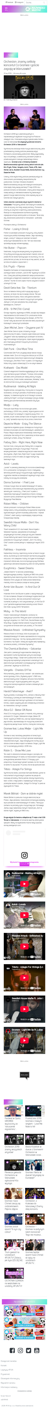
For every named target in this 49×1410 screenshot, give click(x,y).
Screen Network (6, 1396)
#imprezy (16, 73)
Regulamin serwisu (8, 1383)
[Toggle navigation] (6, 9)
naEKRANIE (4, 1400)
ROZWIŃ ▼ (24, 864)
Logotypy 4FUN (7, 1370)
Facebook (10, 2)
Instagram (19, 2)
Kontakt (4, 1366)
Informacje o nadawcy (9, 1387)
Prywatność (5, 1374)
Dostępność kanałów (9, 1361)
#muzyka (23, 73)
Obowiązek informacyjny (10, 1379)
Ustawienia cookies (24, 1391)
